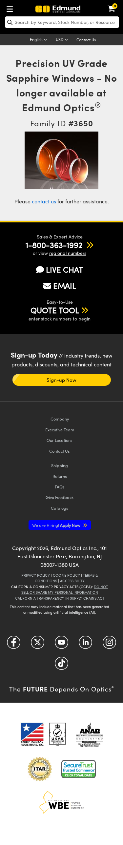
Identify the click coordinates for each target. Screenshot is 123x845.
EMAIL (64, 285)
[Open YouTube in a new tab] (61, 644)
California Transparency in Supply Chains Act (59, 598)
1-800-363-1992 (54, 244)
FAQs (60, 486)
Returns (59, 476)
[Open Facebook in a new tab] (13, 644)
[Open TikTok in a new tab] (61, 665)
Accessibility (72, 580)
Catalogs (59, 508)
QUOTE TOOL (55, 310)
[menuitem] (11, 8)
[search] (62, 22)
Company (60, 419)
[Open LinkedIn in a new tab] (85, 644)
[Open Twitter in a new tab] (37, 644)
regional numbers (67, 253)
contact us (44, 201)
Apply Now (56, 525)
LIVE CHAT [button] (64, 269)
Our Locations (59, 440)
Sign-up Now (61, 380)
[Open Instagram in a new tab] (109, 644)
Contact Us (86, 39)
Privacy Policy (35, 575)
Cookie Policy (66, 575)
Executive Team (59, 429)
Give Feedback (59, 497)
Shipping (59, 465)
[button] (54, 244)
